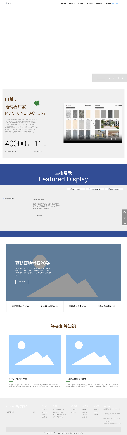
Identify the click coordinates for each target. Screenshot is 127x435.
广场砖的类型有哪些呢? (77, 378)
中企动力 (85, 433)
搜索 (34, 412)
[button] (110, 39)
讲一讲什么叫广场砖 (18, 378)
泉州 (89, 433)
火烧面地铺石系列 (113, 189)
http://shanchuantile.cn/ (114, 423)
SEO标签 (74, 433)
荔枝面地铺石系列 (75, 189)
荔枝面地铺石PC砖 (32, 263)
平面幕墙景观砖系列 (95, 189)
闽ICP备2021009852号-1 (63, 433)
